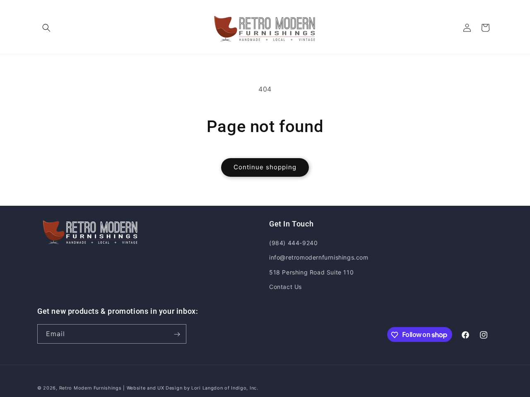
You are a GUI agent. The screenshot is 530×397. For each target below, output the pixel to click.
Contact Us (285, 286)
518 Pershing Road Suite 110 (311, 272)
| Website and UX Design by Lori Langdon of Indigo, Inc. (190, 388)
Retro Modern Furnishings (90, 388)
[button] (46, 28)
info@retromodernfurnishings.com (319, 257)
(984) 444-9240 (293, 242)
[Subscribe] (177, 334)
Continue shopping (265, 167)
